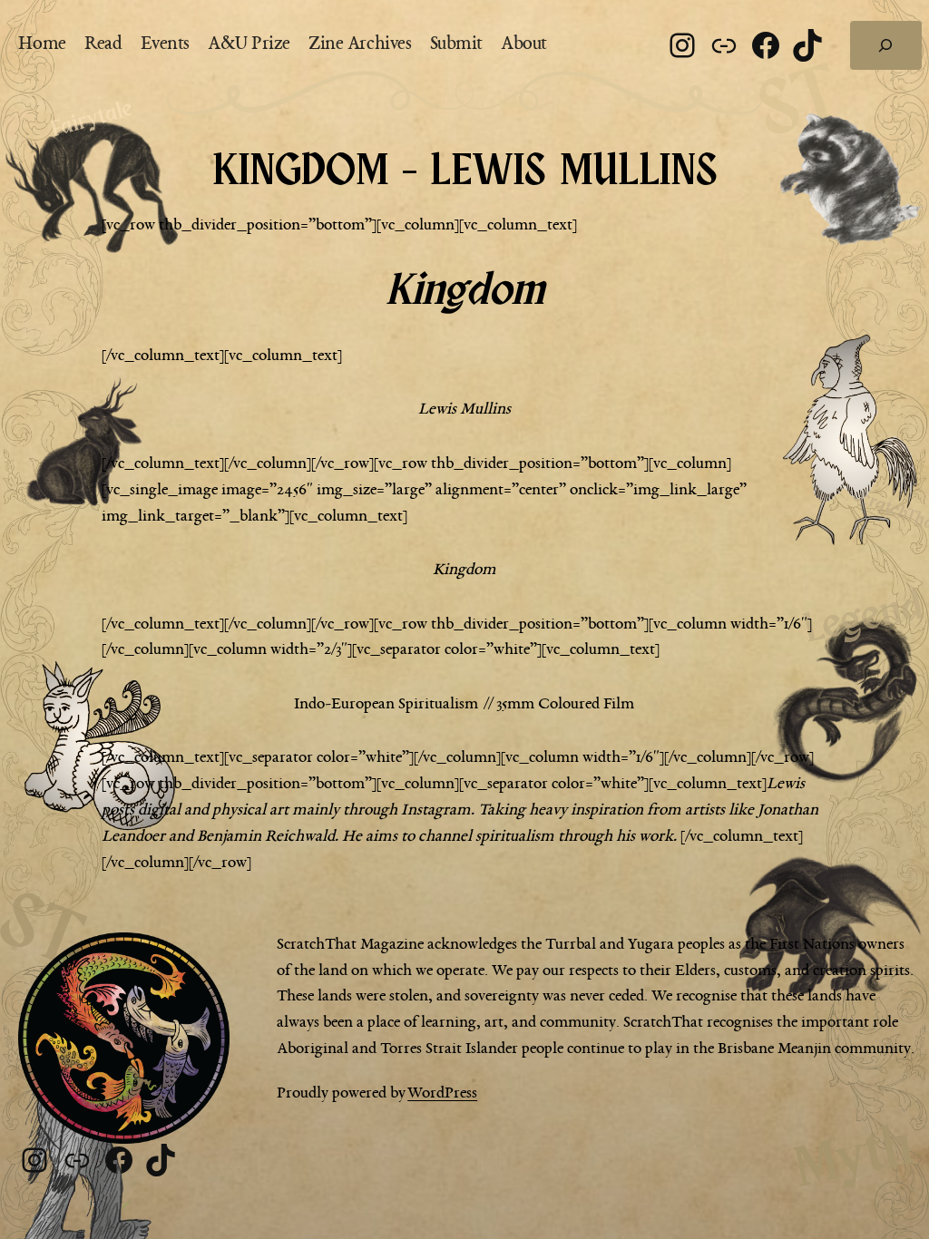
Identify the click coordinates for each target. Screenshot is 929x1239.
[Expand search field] (886, 45)
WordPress (442, 1093)
